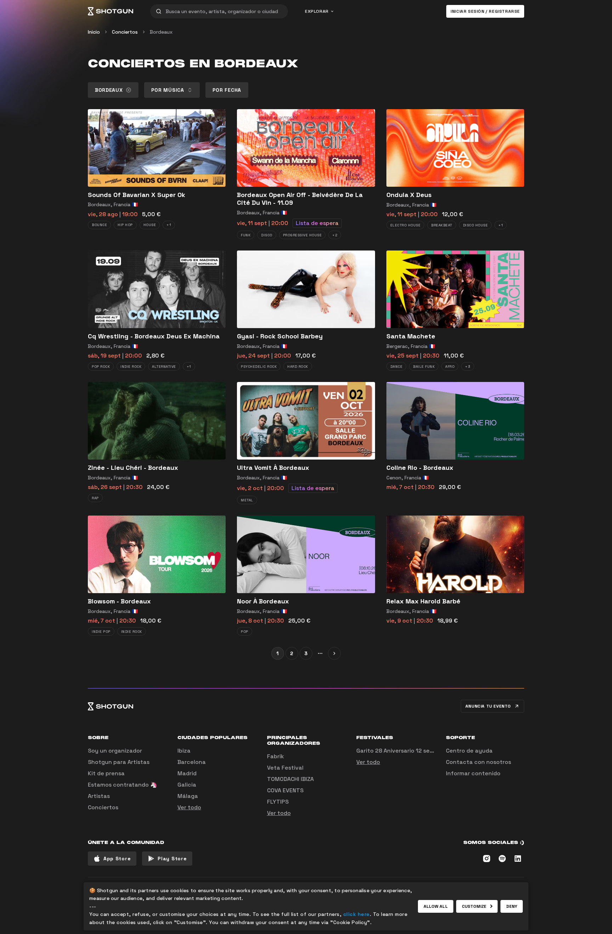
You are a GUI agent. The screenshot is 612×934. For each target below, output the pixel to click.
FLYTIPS (278, 801)
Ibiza (184, 750)
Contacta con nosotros (478, 762)
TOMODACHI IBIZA (290, 779)
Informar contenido (473, 773)
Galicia (186, 784)
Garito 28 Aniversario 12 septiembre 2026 (413, 750)
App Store (117, 858)
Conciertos (125, 32)
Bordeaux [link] (161, 32)
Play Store (172, 858)
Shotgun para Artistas (118, 762)
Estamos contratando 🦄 (122, 784)
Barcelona (191, 762)
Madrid (187, 773)
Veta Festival (285, 767)
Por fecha (226, 90)
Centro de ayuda (469, 750)
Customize (474, 906)
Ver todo (189, 807)
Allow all (436, 906)
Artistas (99, 796)
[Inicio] (110, 11)
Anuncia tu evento (488, 706)
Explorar (317, 11)
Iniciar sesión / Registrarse (485, 11)
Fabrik (275, 756)
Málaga (187, 796)
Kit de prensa (106, 773)
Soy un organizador (115, 750)
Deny (511, 906)
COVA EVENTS (285, 790)
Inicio (94, 32)
